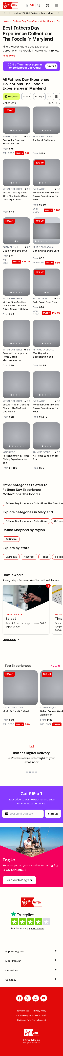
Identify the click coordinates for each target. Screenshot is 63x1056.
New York (29, 556)
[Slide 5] (21, 130)
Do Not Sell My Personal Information (31, 1015)
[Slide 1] (11, 130)
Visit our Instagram (19, 880)
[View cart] (48, 5)
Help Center (9, 639)
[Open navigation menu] (56, 5)
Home (6, 21)
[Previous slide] (4, 13)
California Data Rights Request (31, 1020)
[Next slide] (59, 13)
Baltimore (11, 539)
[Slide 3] (16, 130)
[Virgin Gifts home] (10, 5)
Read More (9, 55)
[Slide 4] (19, 130)
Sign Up (53, 813)
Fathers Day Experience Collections (33, 21)
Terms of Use (23, 1010)
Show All (55, 666)
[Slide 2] (13, 130)
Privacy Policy (39, 1010)
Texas (44, 556)
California (11, 556)
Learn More (47, 13)
